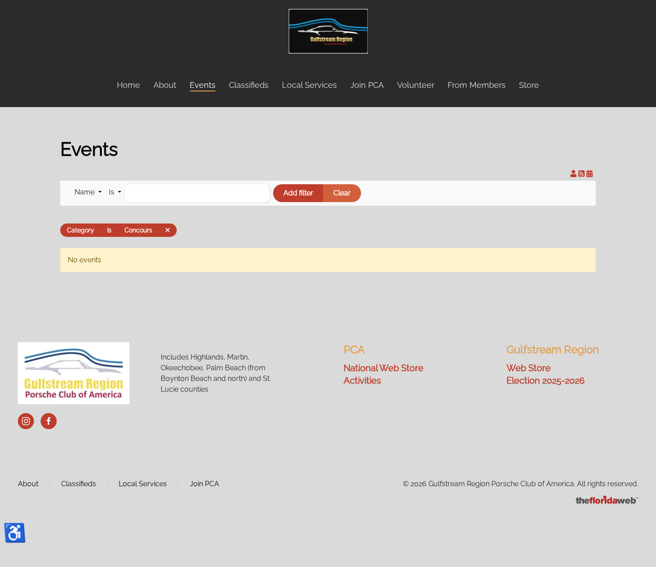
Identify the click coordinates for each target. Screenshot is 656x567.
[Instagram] (26, 421)
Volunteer (415, 85)
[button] (88, 192)
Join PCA (367, 85)
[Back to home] (328, 31)
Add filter (298, 193)
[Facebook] (49, 421)
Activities (362, 380)
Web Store (529, 368)
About (28, 484)
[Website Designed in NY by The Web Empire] (607, 499)
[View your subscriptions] (574, 174)
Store (529, 85)
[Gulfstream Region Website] (73, 372)
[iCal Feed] (589, 174)
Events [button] (203, 85)
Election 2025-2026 (546, 380)
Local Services (309, 85)
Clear (342, 193)
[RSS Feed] (582, 174)
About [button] (165, 85)
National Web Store (383, 368)
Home (128, 85)
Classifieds (249, 85)
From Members (477, 85)
